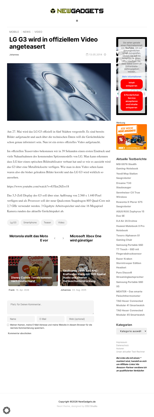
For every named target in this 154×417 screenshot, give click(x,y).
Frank (12, 290)
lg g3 (13, 222)
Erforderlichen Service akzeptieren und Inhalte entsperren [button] (131, 101)
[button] (6, 410)
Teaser (47, 222)
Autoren (120, 348)
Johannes (14, 54)
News (27, 31)
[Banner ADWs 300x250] (131, 137)
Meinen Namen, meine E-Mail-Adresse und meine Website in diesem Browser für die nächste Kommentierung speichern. (51, 326)
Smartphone (30, 222)
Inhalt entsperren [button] (131, 84)
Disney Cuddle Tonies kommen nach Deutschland (31, 279)
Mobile (14, 31)
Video (38, 31)
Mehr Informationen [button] (131, 76)
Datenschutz (122, 345)
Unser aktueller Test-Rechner (130, 351)
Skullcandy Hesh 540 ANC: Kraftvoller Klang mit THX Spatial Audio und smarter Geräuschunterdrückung (84, 276)
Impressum (121, 342)
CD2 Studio (91, 406)
